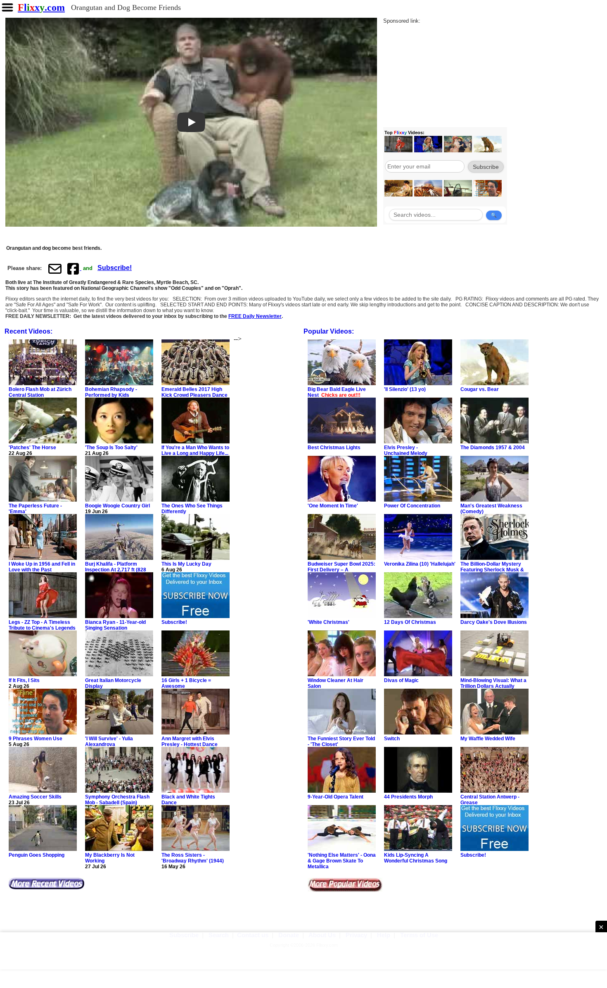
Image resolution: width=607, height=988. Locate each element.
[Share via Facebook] (74, 268)
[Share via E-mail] (54, 268)
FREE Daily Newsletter (255, 316)
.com (41, 7)
